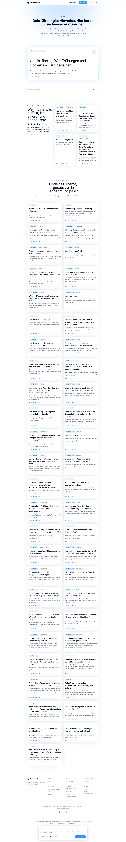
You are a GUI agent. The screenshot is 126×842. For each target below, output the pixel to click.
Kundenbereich (70, 781)
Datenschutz (48, 818)
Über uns (86, 781)
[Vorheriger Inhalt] (93, 89)
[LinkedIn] (66, 812)
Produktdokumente (71, 796)
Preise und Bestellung (54, 789)
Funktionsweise (52, 784)
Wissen (50, 792)
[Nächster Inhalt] (97, 89)
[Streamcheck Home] (33, 2)
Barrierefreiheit (84, 818)
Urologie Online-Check (72, 784)
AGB (67, 818)
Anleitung (68, 791)
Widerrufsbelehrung (74, 818)
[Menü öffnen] (97, 2)
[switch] (91, 2)
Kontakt (86, 784)
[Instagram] (59, 812)
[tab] (28, 89)
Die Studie (51, 786)
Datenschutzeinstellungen (59, 818)
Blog (49, 794)
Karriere (86, 786)
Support (68, 794)
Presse (86, 789)
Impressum (40, 818)
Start (49, 781)
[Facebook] (63, 812)
